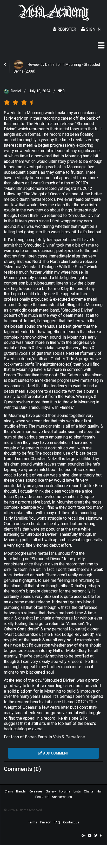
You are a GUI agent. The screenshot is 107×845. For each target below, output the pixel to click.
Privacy (45, 822)
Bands (21, 791)
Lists (77, 791)
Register (66, 29)
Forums (64, 791)
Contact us (71, 822)
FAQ (57, 822)
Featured (42, 797)
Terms (32, 822)
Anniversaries (62, 797)
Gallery (51, 791)
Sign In (93, 29)
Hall (99, 791)
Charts (88, 791)
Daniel (16, 91)
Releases (36, 791)
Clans (9, 791)
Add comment (55, 753)
